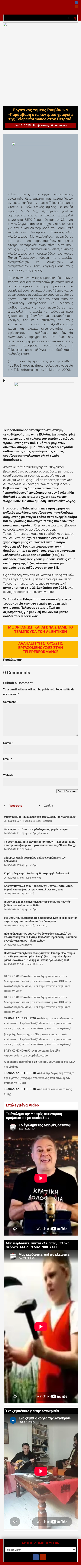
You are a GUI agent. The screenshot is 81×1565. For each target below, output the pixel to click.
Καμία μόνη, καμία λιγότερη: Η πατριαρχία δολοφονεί (36, 873)
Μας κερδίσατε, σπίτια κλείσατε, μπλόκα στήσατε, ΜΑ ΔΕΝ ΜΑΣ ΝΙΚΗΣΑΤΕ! (38, 1245)
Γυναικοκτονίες (32, 877)
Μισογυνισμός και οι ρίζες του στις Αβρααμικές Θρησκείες (40, 817)
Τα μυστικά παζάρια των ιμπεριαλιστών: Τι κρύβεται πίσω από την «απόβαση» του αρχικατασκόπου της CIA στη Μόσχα (40, 843)
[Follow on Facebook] (76, 2)
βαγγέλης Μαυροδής (17, 1034)
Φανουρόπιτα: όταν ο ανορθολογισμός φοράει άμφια (36, 829)
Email (7, 759)
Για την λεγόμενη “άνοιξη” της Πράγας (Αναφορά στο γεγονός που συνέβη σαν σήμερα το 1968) (39, 1078)
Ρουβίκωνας (41, 125)
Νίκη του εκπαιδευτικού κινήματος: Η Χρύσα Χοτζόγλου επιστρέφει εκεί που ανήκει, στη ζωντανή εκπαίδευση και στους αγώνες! (38, 1023)
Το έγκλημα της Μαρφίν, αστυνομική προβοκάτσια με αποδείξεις (34, 1116)
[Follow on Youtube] (76, 6)
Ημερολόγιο (30, 833)
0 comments (59, 125)
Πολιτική (29, 893)
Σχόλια (48, 805)
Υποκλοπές (41, 925)
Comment (10, 702)
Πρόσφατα (15, 805)
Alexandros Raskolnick (18, 1061)
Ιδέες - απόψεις (44, 821)
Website (8, 775)
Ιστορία (28, 964)
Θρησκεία (29, 821)
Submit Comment (67, 791)
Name (8, 743)
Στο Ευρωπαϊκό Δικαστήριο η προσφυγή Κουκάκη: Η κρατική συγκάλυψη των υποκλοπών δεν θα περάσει (40, 919)
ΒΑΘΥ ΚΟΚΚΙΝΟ (14, 976)
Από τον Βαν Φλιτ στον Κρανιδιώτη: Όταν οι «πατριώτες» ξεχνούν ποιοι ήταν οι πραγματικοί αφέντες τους (38, 887)
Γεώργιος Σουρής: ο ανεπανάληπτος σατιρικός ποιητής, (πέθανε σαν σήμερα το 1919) (37, 903)
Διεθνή (28, 849)
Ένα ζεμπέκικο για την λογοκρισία (32, 1411)
